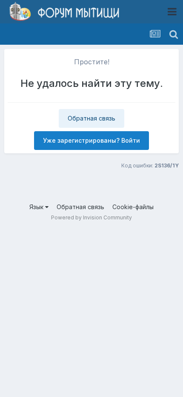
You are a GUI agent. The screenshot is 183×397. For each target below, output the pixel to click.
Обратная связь (91, 118)
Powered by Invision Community (91, 217)
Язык (37, 206)
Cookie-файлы (133, 206)
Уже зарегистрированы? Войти (91, 140)
